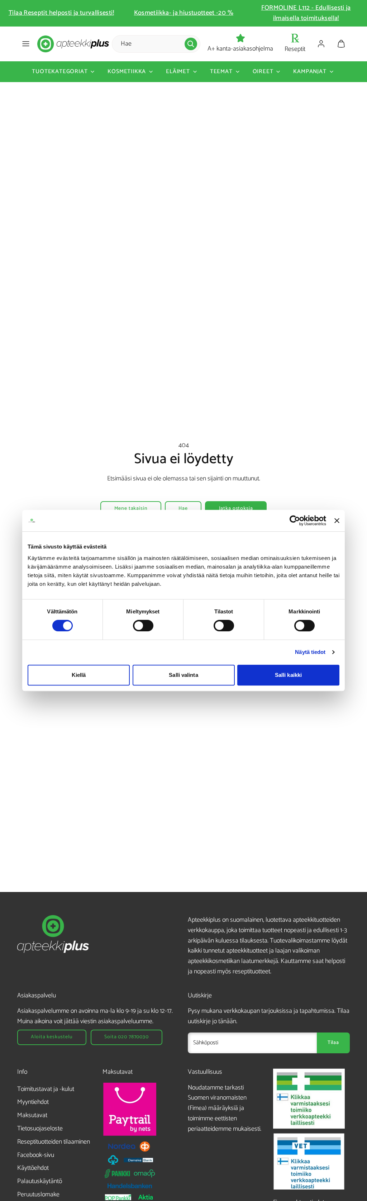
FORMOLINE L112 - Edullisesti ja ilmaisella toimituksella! (306, 13)
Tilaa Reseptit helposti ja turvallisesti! (61, 13)
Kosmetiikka (127, 71)
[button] (25, 43)
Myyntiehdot (33, 1102)
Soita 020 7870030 (126, 1037)
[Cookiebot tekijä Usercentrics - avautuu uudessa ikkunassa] (294, 520)
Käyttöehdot (33, 1168)
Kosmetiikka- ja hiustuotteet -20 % (183, 13)
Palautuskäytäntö (39, 1181)
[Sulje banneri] (336, 520)
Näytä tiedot (310, 652)
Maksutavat (32, 1115)
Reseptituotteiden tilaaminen (53, 1141)
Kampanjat (309, 71)
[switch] (143, 625)
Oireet (263, 71)
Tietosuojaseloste (40, 1128)
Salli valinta (183, 675)
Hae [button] (183, 508)
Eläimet (178, 71)
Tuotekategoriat (59, 71)
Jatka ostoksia (236, 508)
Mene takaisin (131, 508)
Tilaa (333, 1043)
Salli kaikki (288, 675)
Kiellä (79, 675)
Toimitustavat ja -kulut (45, 1089)
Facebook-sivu (35, 1155)
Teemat (221, 71)
